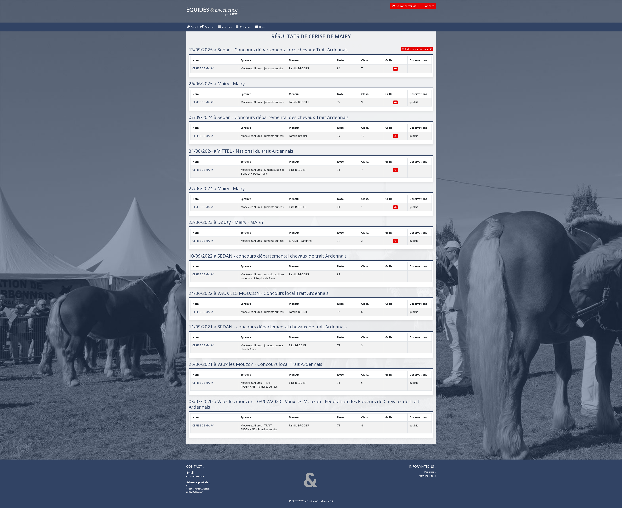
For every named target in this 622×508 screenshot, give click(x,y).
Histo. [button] (262, 27)
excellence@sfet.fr (195, 476)
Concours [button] (209, 27)
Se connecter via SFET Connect (415, 6)
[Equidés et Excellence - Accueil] (212, 11)
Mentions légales (427, 475)
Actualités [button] (227, 27)
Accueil (194, 27)
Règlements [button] (245, 27)
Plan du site (430, 471)
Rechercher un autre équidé (418, 48)
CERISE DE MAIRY (202, 68)
